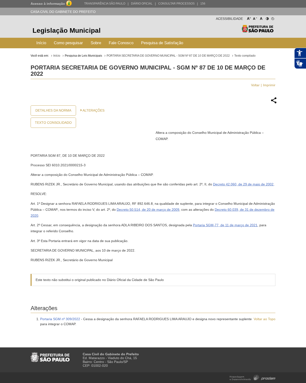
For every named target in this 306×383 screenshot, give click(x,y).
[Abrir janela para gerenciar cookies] (272, 17)
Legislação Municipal (67, 30)
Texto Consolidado (53, 122)
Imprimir (269, 85)
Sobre (96, 43)
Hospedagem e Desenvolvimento (252, 377)
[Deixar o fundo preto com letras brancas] (267, 17)
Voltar (255, 85)
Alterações (93, 110)
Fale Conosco (121, 43)
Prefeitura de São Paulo (257, 31)
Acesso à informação (48, 3)
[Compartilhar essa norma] (273, 103)
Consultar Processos (176, 3)
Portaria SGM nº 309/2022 (60, 319)
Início (41, 43)
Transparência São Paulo (104, 3)
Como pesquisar (68, 43)
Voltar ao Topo (264, 319)
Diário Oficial (142, 3)
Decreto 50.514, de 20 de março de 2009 (148, 209)
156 (202, 3)
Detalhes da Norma (53, 110)
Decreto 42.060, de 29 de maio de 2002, (243, 184)
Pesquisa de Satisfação (162, 43)
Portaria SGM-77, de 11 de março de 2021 (225, 225)
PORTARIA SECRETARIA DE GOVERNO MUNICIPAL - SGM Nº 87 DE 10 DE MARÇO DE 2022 (168, 55)
